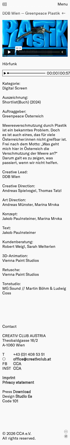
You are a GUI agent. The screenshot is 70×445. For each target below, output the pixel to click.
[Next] (51, 38)
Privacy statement (18, 382)
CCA (17, 363)
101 (15, 400)
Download (22, 391)
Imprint (8, 377)
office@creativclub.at (32, 359)
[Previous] (18, 38)
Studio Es (24, 396)
